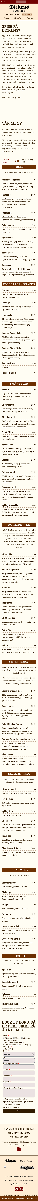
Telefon (7, 1076)
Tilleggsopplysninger (13, 1088)
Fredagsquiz (12, 14)
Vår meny (27, 14)
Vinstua (6, 18)
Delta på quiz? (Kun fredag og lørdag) (17, 1045)
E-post (6, 1082)
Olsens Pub (17, 18)
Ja (6, 1043)
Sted (5, 1036)
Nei (11, 1049)
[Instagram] (21, 1189)
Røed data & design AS (29, 1198)
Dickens (11, 2)
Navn (6, 1070)
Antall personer (10, 1063)
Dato (5, 1051)
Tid (4, 1057)
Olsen (17, 1038)
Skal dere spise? (10, 1040)
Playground (30, 18)
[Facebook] (17, 1189)
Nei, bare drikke (17, 1043)
